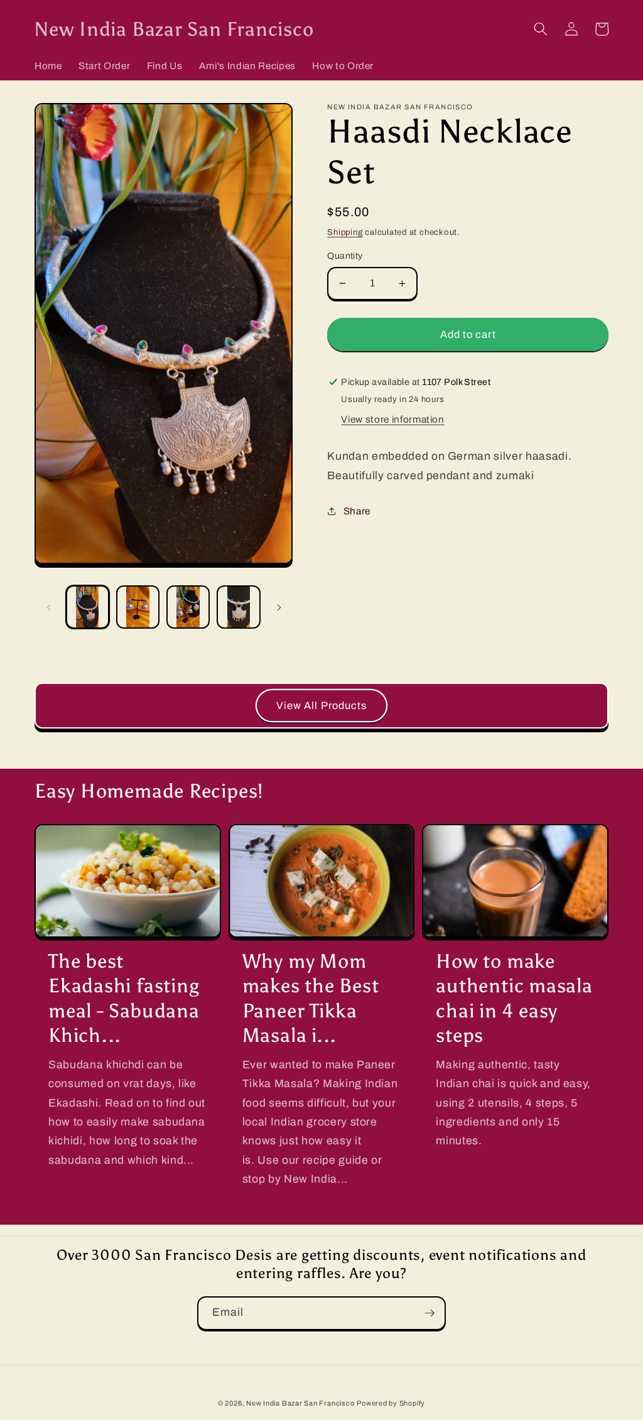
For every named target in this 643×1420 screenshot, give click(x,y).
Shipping (344, 232)
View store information (393, 419)
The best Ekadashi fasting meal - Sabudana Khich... (124, 997)
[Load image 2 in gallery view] (137, 607)
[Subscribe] (429, 1313)
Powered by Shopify (391, 1403)
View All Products (321, 705)
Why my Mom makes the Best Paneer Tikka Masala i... (310, 997)
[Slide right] (279, 607)
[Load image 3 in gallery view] (188, 607)
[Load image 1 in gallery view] (87, 607)
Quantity (345, 256)
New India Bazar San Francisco (300, 1403)
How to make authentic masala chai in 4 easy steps (514, 997)
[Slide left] (48, 607)
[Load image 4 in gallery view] (238, 607)
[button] (541, 29)
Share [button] (356, 511)
